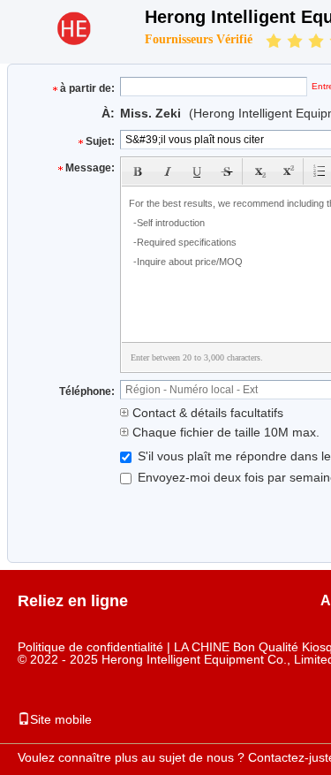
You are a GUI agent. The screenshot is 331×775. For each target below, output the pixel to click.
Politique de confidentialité (90, 647)
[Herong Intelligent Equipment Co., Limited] (72, 41)
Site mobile (61, 719)
